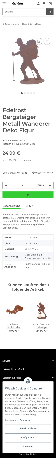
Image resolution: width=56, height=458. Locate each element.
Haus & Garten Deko (24, 143)
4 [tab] (31, 93)
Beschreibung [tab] (11, 205)
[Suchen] (50, 11)
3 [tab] (28, 93)
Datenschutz (26, 420)
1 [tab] (22, 93)
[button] (38, 3)
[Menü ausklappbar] (4, 2)
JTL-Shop (33, 454)
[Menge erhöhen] (50, 185)
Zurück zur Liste (12, 23)
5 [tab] (34, 93)
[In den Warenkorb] (4, 33)
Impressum (10, 420)
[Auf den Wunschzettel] (47, 41)
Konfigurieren (28, 437)
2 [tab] (25, 93)
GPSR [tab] (29, 205)
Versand (28, 160)
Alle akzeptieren (28, 428)
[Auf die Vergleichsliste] (38, 41)
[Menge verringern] (6, 185)
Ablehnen (28, 446)
